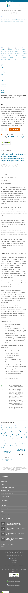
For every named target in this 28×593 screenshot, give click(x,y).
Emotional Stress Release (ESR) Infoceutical (7, 453)
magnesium (17, 160)
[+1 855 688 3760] (21, 1)
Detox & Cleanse (4, 154)
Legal (2, 511)
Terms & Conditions (13, 565)
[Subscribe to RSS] (16, 552)
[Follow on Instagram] (9, 552)
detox (7, 158)
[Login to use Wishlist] (26, 5)
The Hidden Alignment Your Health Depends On (15, 528)
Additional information (8, 177)
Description (4, 174)
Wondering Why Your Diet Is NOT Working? (15, 534)
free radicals (15, 158)
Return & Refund (14, 567)
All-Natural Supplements (16, 10)
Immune (18, 154)
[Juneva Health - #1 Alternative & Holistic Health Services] (10, 5)
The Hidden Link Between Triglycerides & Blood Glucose (14, 523)
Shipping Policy (5, 490)
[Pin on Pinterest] (14, 165)
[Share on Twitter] (8, 165)
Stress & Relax (7, 156)
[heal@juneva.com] (17, 1)
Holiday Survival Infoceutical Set (21, 450)
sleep (14, 161)
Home (3, 10)
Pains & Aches (23, 154)
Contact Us (4, 481)
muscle (2, 161)
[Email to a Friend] (11, 165)
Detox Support (13, 156)
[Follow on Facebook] (6, 552)
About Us (3, 505)
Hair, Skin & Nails (12, 154)
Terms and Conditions (7, 493)
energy (10, 158)
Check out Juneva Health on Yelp (14, 555)
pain (9, 161)
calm (5, 158)
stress (16, 161)
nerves (6, 161)
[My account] (17, 5)
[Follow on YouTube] (21, 552)
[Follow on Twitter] (11, 552)
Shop (7, 10)
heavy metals (4, 160)
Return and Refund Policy (8, 487)
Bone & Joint (21, 153)
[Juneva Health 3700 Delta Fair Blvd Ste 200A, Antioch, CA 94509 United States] (15, 1)
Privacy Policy (5, 496)
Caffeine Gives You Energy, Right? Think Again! (15, 539)
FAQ (2, 484)
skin (11, 161)
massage (22, 160)
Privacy (21, 565)
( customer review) (6, 102)
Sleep (2, 156)
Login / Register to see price (7, 459)
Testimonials (4, 508)
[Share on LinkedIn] (16, 165)
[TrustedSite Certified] (5, 143)
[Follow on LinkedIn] (19, 552)
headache (22, 158)
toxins (19, 161)
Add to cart (14, 129)
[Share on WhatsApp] (2, 165)
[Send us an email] (14, 552)
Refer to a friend (6, 183)
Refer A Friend (5, 514)
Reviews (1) (4, 180)
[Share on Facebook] (5, 165)
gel (19, 158)
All (25, 10)
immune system (10, 160)
